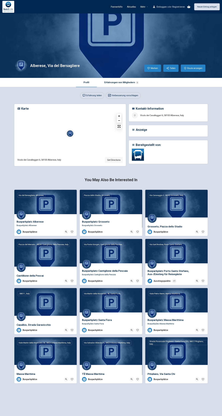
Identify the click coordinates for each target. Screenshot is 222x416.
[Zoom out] (119, 120)
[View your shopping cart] (188, 6)
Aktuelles (131, 7)
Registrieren (178, 7)
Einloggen (162, 7)
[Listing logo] (21, 66)
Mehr (142, 7)
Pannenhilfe (116, 7)
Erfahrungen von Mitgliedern (121, 82)
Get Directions (114, 160)
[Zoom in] (119, 116)
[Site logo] (8, 6)
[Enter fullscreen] (119, 126)
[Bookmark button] (72, 231)
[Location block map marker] (70, 133)
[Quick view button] (66, 231)
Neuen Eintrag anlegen (207, 7)
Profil (86, 82)
